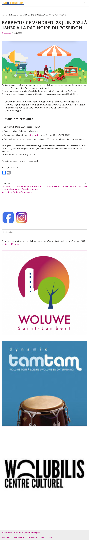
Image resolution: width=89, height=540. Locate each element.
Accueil (4, 15)
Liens (50, 537)
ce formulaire (34, 135)
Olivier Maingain (12, 244)
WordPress (18, 532)
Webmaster (7, 532)
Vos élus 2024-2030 (35, 537)
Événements (6, 33)
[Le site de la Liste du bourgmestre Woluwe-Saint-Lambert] (13, 3)
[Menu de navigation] (84, 3)
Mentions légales (32, 532)
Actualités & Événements (13, 537)
